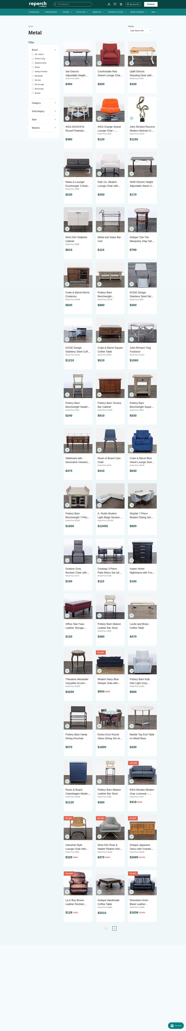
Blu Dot (38, 80)
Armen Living (40, 58)
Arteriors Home (40, 63)
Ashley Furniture (41, 71)
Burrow (37, 93)
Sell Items (151, 4)
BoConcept (39, 88)
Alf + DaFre (39, 54)
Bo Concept (39, 84)
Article (37, 67)
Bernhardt (38, 76)
